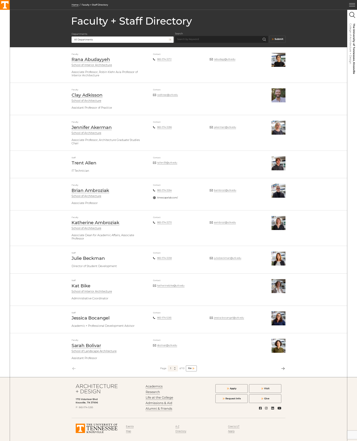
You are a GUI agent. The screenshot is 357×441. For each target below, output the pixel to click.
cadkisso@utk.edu (167, 95)
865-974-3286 (164, 127)
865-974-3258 (164, 258)
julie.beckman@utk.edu (227, 258)
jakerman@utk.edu (225, 127)
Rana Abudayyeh (91, 59)
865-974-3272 (164, 59)
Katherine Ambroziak (95, 222)
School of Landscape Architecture (94, 351)
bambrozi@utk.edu (225, 190)
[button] (352, 5)
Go (189, 368)
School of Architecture (86, 100)
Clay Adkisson (87, 95)
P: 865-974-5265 (84, 407)
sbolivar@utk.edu (167, 345)
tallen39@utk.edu (167, 162)
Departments (79, 34)
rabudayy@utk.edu (224, 59)
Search (179, 33)
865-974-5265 (164, 317)
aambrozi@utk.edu (225, 222)
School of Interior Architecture (92, 65)
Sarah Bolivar (86, 345)
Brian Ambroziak (90, 190)
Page (163, 368)
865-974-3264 (164, 190)
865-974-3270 (164, 222)
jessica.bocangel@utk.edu (229, 317)
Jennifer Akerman (92, 127)
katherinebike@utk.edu (171, 285)
